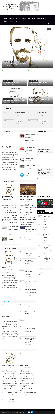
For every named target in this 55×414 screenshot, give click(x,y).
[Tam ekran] (51, 206)
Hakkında (5, 18)
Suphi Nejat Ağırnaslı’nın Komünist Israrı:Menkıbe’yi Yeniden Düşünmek (30, 272)
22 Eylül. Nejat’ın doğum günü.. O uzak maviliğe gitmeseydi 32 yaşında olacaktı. (13, 229)
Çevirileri (24, 18)
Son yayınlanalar (41, 212)
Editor (20, 58)
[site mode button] (49, 24)
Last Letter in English (19, 120)
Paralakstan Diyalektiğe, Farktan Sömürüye (30, 282)
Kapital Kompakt (28, 304)
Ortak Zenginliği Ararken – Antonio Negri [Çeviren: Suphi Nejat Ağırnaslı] (30, 340)
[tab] (41, 212)
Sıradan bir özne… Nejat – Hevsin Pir (13, 238)
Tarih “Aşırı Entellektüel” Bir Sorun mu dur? (9, 147)
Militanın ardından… (29, 237)
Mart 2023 (41, 274)
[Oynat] (39, 206)
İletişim (16, 21)
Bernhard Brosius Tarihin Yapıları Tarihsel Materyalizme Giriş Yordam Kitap (30, 329)
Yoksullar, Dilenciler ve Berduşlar (30, 312)
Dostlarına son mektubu (20, 112)
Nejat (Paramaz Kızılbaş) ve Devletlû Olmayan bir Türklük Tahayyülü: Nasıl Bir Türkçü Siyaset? (30, 292)
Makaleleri (18, 18)
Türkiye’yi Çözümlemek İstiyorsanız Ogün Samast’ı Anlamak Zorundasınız (30, 149)
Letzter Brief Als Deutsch (44, 120)
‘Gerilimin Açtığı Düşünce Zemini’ (11, 82)
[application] (45, 203)
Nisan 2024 (41, 272)
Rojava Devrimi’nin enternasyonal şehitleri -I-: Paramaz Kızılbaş (40, 100)
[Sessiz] (49, 206)
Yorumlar (48, 212)
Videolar (11, 21)
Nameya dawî (11, 399)
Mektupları (11, 18)
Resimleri (5, 21)
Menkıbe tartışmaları (41, 18)
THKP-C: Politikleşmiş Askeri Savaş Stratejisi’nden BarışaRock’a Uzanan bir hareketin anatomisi (30, 137)
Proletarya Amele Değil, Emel (30, 166)
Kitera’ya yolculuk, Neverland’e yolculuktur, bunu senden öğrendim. (30, 228)
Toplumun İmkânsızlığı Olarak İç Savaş (38, 82)
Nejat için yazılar (31, 18)
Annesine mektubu (43, 112)
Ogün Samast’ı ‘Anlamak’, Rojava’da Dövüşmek (24, 56)
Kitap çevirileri (6, 316)
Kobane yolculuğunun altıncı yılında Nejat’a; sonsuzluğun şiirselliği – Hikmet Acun (27, 198)
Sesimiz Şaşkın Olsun (30, 158)
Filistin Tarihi (28, 320)
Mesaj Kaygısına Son (29, 173)
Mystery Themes (27, 412)
